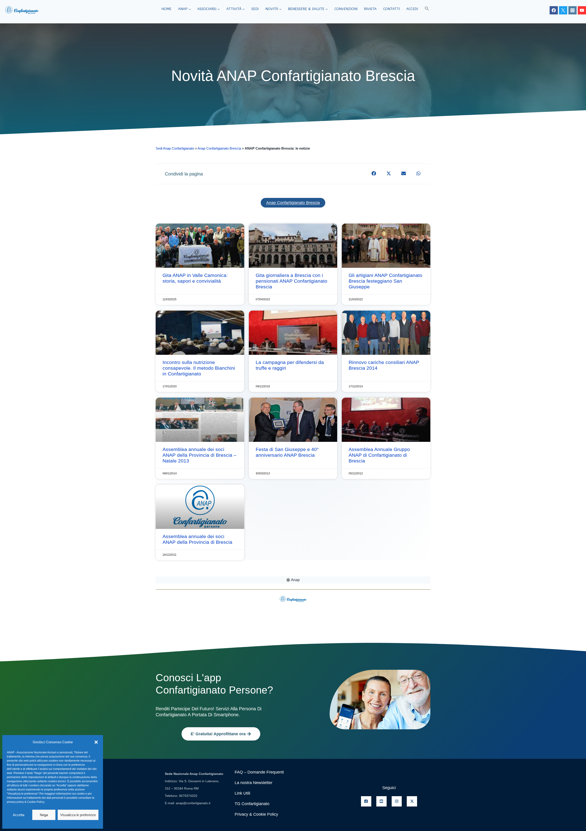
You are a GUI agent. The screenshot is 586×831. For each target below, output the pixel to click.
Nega (44, 815)
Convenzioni (346, 9)
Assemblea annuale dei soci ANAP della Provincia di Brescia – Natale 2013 (199, 455)
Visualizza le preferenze (78, 815)
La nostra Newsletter (253, 782)
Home (166, 9)
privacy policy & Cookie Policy (25, 802)
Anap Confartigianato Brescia (219, 148)
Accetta (18, 815)
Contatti (391, 9)
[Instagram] (572, 10)
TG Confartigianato (252, 803)
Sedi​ (255, 9)
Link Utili (242, 793)
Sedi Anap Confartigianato (175, 148)
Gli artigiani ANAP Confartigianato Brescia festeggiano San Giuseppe (385, 281)
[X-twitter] (412, 801)
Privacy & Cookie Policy (256, 814)
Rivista (370, 9)
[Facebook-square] (366, 801)
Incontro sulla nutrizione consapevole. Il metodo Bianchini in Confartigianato (199, 368)
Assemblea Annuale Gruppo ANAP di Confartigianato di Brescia (379, 455)
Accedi (412, 9)
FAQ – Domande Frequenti (259, 772)
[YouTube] (582, 10)
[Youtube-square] (381, 801)
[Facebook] (554, 10)
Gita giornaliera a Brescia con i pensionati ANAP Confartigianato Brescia (291, 281)
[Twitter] (563, 10)
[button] (96, 742)
